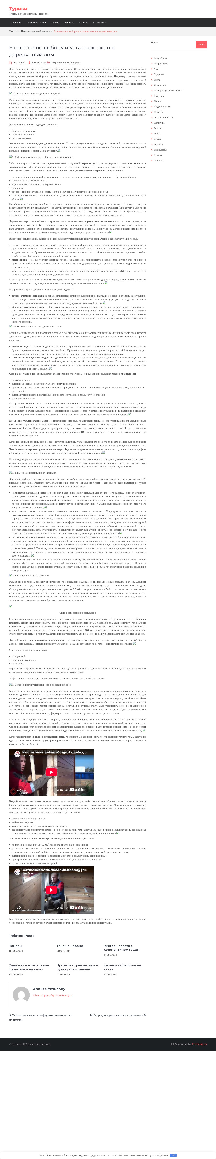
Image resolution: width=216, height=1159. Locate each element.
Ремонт (158, 128)
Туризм (18, 8)
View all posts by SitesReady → (52, 995)
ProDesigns (199, 1044)
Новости (69, 22)
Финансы (159, 160)
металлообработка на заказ (122, 967)
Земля (157, 79)
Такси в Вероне (70, 946)
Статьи (83, 22)
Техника (158, 144)
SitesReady (39, 62)
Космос (158, 101)
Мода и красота (162, 106)
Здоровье (159, 74)
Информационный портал (65, 62)
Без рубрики (161, 58)
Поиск (154, 42)
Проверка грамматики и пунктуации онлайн (77, 967)
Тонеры (15, 946)
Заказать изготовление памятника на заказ (29, 967)
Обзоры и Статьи (36, 22)
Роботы (158, 133)
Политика (159, 122)
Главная (16, 22)
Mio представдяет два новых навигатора (116, 1015)
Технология (160, 149)
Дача (156, 68)
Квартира (159, 95)
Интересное (99, 22)
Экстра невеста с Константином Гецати (122, 948)
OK (173, 1155)
